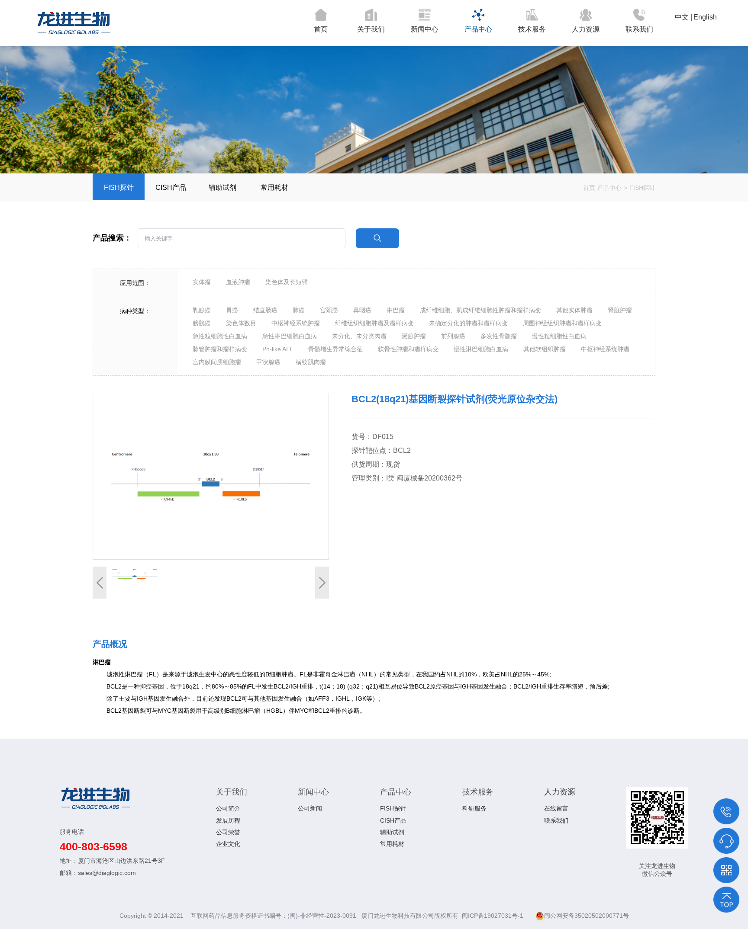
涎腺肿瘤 (414, 336)
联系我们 (639, 29)
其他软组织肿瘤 (544, 349)
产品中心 (478, 29)
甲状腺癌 (268, 362)
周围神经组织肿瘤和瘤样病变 (562, 323)
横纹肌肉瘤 (311, 362)
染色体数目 (241, 323)
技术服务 (532, 29)
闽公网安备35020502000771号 (586, 915)
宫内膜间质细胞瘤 (217, 362)
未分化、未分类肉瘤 (359, 336)
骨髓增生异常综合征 (335, 349)
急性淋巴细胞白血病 (289, 336)
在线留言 (556, 808)
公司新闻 (310, 808)
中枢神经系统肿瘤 (295, 323)
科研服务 (474, 808)
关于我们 (371, 29)
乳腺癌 (202, 310)
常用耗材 (274, 187)
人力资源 (586, 29)
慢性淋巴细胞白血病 (481, 349)
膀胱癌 (202, 323)
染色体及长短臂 (286, 282)
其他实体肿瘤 (574, 310)
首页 (321, 29)
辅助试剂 (222, 187)
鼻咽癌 (362, 310)
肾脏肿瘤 (620, 310)
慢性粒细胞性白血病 (559, 336)
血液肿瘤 (238, 282)
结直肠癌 (265, 310)
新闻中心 (424, 29)
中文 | (683, 17)
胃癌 (232, 310)
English (705, 17)
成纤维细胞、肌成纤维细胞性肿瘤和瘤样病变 (480, 310)
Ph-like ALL (277, 349)
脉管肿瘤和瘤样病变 (220, 349)
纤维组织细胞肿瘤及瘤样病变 (374, 323)
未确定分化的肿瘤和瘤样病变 (468, 323)
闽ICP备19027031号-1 (493, 915)
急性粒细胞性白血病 (220, 336)
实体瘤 (202, 282)
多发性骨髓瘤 (498, 336)
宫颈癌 (329, 310)
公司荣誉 (228, 832)
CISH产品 (170, 187)
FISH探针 (119, 187)
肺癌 (299, 310)
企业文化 (228, 843)
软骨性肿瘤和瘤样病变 (408, 349)
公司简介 (228, 808)
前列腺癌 (453, 336)
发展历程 (228, 820)
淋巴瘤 (396, 310)
